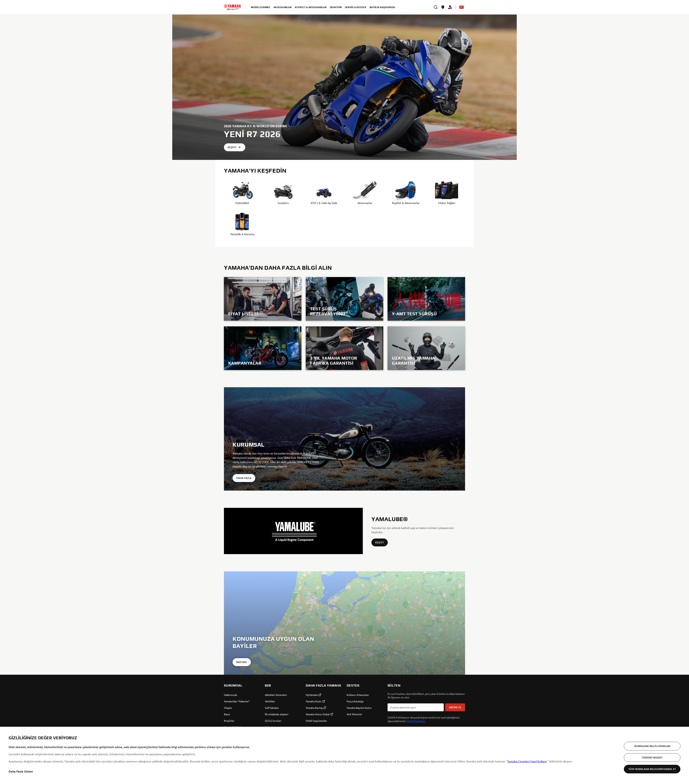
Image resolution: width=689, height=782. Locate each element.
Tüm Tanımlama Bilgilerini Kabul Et (652, 769)
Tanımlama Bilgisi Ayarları (652, 746)
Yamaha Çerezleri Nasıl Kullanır (527, 761)
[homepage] (232, 7)
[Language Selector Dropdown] (461, 7)
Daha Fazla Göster (21, 771)
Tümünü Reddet (652, 757)
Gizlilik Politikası (415, 721)
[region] (344, 754)
